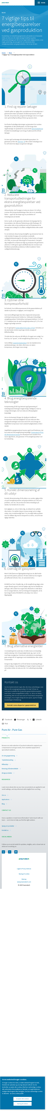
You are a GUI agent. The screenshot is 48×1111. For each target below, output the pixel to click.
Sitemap (24, 879)
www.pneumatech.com (24, 882)
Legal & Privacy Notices (24, 869)
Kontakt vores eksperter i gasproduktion (21, 705)
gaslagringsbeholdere (20, 343)
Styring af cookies (24, 874)
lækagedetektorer (37, 129)
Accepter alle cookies (22, 1099)
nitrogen (20, 141)
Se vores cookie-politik (16, 1094)
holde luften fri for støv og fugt (25, 328)
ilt (24, 141)
